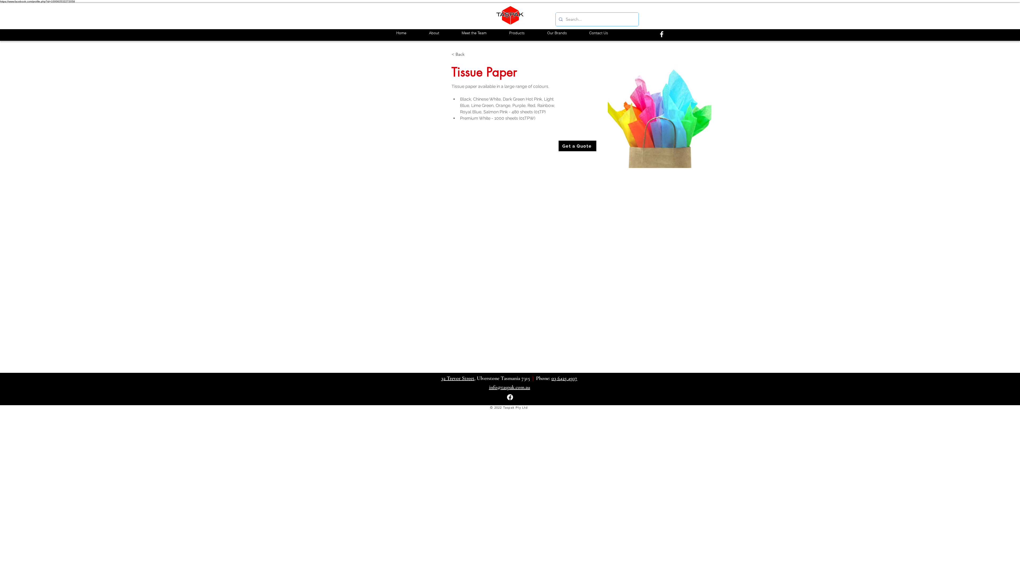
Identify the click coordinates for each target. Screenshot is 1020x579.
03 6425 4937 (564, 378)
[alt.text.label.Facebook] (662, 34)
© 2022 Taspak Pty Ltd (509, 407)
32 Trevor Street (457, 378)
